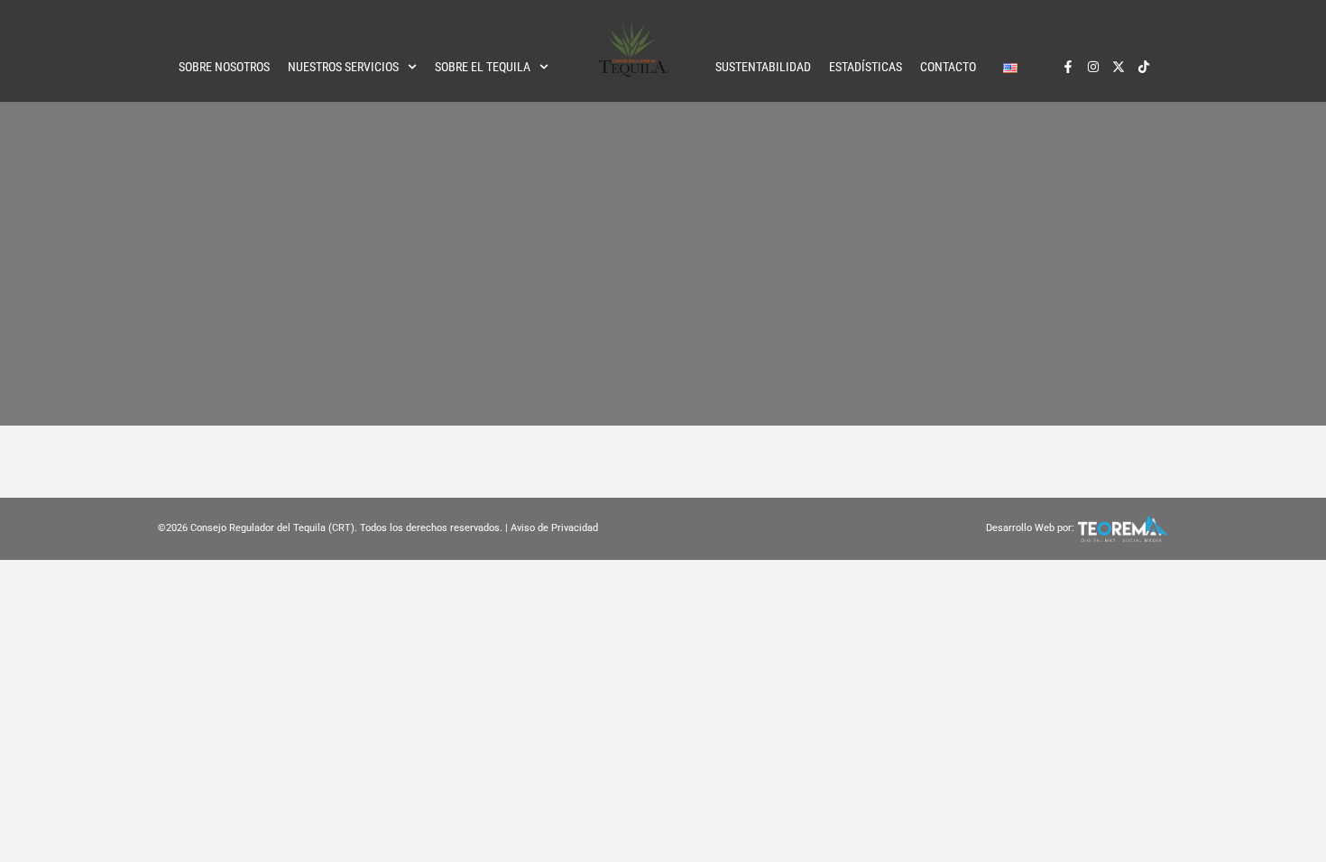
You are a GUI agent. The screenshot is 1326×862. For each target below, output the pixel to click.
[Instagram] (1093, 66)
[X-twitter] (1118, 66)
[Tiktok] (1143, 66)
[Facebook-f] (1068, 66)
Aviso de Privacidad (554, 528)
